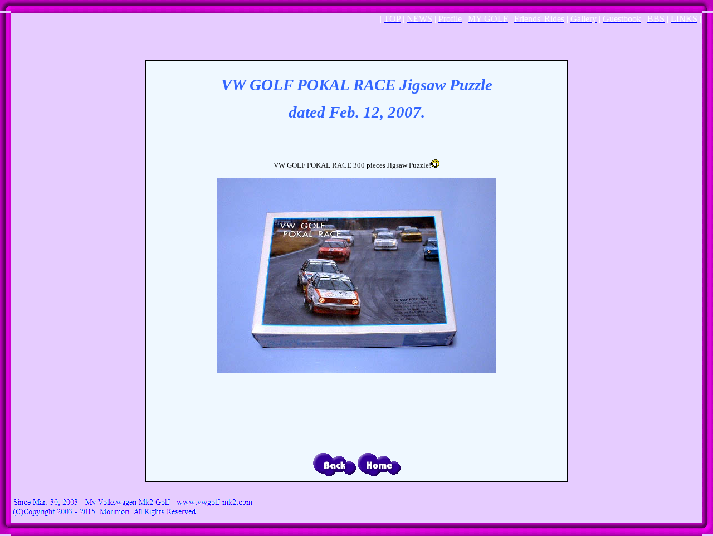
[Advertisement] (356, 41)
